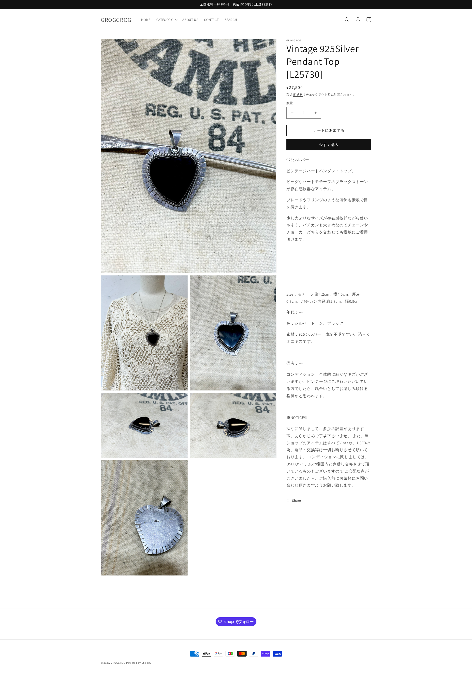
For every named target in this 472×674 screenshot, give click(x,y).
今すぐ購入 (329, 144)
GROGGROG (118, 662)
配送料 (298, 94)
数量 (289, 103)
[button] (166, 19)
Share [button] (296, 500)
